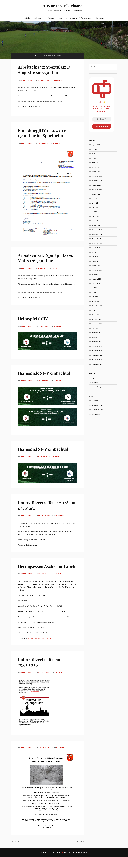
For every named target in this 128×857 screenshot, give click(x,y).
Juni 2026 (95, 149)
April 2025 (95, 212)
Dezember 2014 (97, 364)
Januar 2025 (96, 225)
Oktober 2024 (96, 239)
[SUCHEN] (114, 67)
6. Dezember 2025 (44, 747)
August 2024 (96, 248)
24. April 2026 (43, 326)
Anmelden (95, 400)
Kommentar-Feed (97, 409)
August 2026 (96, 145)
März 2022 (95, 315)
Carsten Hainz (26, 80)
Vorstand (51, 18)
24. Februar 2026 (44, 515)
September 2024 (97, 243)
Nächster (80, 842)
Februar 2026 (96, 167)
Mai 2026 (95, 154)
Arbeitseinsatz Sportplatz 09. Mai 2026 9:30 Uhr (45, 257)
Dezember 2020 (97, 332)
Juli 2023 (94, 288)
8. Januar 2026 (43, 672)
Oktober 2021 (96, 319)
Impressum (100, 18)
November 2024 (97, 234)
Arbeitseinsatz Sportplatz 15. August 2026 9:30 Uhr (45, 69)
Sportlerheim (73, 18)
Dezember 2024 (97, 230)
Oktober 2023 (96, 279)
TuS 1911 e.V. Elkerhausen (64, 5)
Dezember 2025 (97, 176)
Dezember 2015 (97, 359)
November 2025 (97, 180)
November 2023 (97, 274)
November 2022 (97, 306)
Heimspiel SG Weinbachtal (43, 449)
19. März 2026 (43, 381)
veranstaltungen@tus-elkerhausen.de (40, 638)
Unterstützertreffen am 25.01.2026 (40, 662)
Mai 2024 (95, 261)
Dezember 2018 (97, 346)
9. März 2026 (43, 456)
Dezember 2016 (97, 355)
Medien (60, 18)
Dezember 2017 (97, 350)
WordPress (57, 852)
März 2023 (95, 297)
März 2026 (95, 162)
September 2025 (97, 189)
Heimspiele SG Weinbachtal (44, 373)
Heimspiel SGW (33, 318)
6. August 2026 (43, 80)
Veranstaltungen (86, 18)
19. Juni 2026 (43, 143)
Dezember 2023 (97, 270)
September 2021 (97, 324)
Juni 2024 (95, 256)
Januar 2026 (96, 171)
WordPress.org (96, 414)
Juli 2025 (94, 198)
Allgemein (58, 80)
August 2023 (96, 283)
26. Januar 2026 (44, 574)
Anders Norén (82, 852)
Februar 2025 (96, 221)
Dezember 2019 (97, 341)
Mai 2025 (95, 207)
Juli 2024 (94, 252)
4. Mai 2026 (42, 268)
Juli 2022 (94, 310)
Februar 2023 (96, 301)
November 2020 (97, 337)
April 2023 (95, 292)
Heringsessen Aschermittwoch (46, 566)
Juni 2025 (95, 203)
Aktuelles (27, 18)
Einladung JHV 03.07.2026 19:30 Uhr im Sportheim (43, 132)
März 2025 (95, 216)
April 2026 (95, 158)
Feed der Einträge (97, 405)
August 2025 (96, 194)
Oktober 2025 (96, 185)
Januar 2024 (96, 265)
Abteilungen (38, 18)
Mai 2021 (95, 328)
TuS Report (95, 382)
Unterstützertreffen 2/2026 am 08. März (46, 505)
